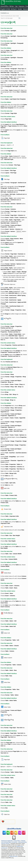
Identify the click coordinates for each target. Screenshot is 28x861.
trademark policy (13, 856)
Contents (4, 13)
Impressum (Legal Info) (7, 840)
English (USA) (5, 9)
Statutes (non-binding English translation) (13, 841)
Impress (22, 6)
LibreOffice (4, 6)
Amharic (14, 9)
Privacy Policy (17, 840)
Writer (11, 6)
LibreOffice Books (14, 829)
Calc (16, 6)
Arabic (20, 9)
